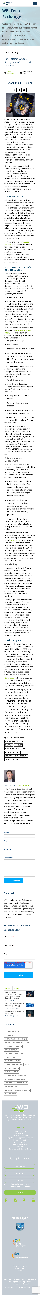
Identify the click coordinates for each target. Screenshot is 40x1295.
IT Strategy (20, 749)
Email (6, 841)
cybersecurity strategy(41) (15, 1076)
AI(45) (27, 1065)
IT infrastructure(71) (13, 1046)
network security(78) (21, 1043)
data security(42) (11, 1072)
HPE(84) (7, 1043)
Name (6, 833)
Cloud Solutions (20, 1131)
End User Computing (20, 1140)
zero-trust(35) (10, 1094)
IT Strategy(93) (10, 1035)
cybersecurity (19, 738)
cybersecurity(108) (12, 1032)
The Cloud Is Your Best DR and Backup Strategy (14, 1005)
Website (7, 849)
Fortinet (18, 745)
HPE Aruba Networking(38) (15, 1079)
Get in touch (9, 678)
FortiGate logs (15, 540)
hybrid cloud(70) (11, 1050)
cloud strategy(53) (12, 1061)
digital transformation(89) (16, 1039)
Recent (7, 988)
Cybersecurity (20, 1133)
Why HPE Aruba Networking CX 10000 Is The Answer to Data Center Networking (13, 995)
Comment (8, 858)
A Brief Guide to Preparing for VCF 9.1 (14, 1012)
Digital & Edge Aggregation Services (20, 1138)
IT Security (9, 749)
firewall (8, 745)
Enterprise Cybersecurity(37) (16, 1083)
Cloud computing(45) (13, 1065)
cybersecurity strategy (14, 741)
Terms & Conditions (20, 1266)
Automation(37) (11, 1087)
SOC (7, 760)
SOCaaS (15, 760)
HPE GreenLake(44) (12, 1068)
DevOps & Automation (20, 1136)
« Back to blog (11, 52)
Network (20, 1147)
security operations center (16, 756)
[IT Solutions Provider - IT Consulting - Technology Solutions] (6, 3)
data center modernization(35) (17, 1090)
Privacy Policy (20, 1268)
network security (12, 752)
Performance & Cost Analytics (20, 1149)
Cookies (20, 1270)
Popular (16, 988)
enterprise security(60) (14, 1054)
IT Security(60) (10, 1057)
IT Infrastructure (20, 1142)
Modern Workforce (20, 1144)
